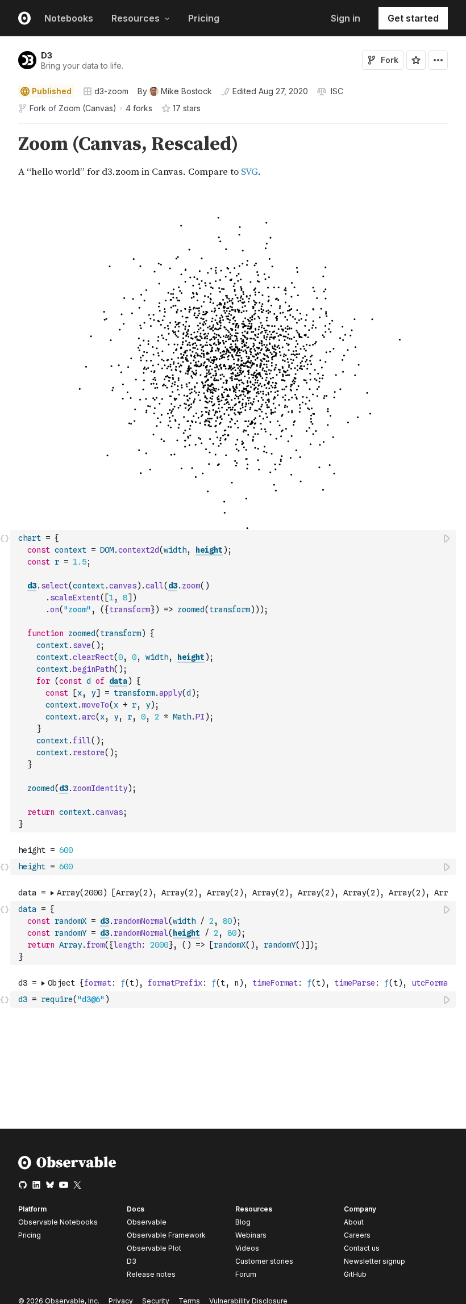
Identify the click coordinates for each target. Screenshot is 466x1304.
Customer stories (264, 1261)
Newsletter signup (374, 1261)
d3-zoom (111, 91)
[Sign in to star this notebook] (416, 60)
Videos (247, 1248)
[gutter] (5, 156)
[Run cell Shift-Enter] (447, 538)
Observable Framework (166, 1235)
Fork (389, 60)
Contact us (362, 1248)
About (354, 1222)
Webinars (251, 1235)
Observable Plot (154, 1248)
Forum (245, 1274)
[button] (5, 128)
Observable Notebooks (58, 1222)
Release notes (151, 1274)
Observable (147, 1222)
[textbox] (234, 681)
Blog (243, 1222)
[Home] (67, 1167)
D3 (46, 55)
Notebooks (68, 18)
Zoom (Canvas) (87, 108)
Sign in (345, 18)
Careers (357, 1235)
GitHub (355, 1274)
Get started (413, 18)
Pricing (203, 18)
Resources (135, 18)
